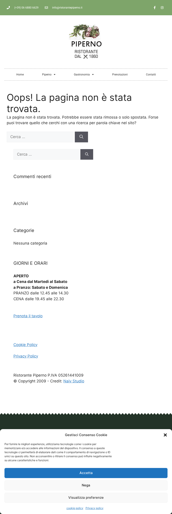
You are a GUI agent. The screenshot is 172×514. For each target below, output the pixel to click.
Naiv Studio (73, 381)
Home (20, 74)
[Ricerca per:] (41, 137)
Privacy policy (94, 508)
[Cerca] (81, 137)
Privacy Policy (25, 356)
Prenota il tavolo (28, 316)
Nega (86, 485)
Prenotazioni (120, 74)
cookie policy (75, 508)
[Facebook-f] (155, 7)
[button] (165, 435)
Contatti (151, 74)
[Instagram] (162, 7)
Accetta (86, 473)
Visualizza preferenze (86, 497)
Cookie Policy (25, 344)
